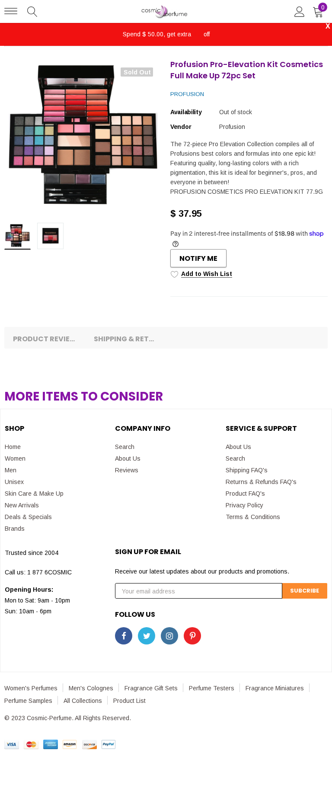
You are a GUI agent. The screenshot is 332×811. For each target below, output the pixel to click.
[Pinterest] (192, 635)
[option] (83, 137)
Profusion (187, 94)
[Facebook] (123, 635)
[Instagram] (169, 635)
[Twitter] (146, 635)
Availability (186, 112)
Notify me (198, 258)
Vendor (180, 126)
